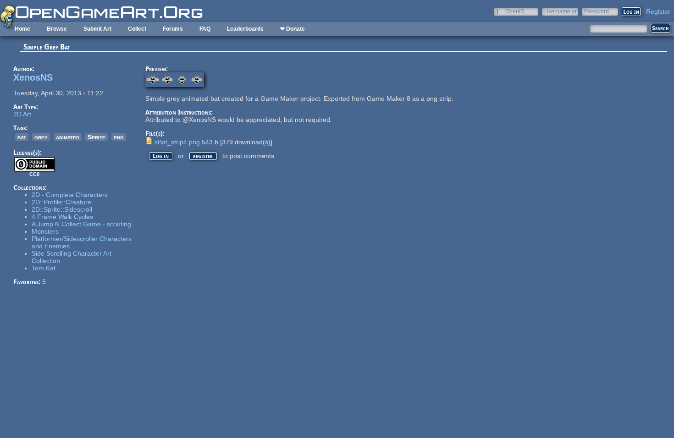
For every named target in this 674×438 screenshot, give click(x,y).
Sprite (96, 137)
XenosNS (33, 77)
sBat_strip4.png (177, 142)
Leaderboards (245, 29)
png (119, 137)
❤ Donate (292, 29)
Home (22, 29)
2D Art (22, 114)
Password (596, 11)
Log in (161, 156)
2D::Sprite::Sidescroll (62, 209)
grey (41, 137)
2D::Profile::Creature (61, 202)
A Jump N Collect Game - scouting (81, 224)
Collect (137, 29)
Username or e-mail (560, 11)
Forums (173, 29)
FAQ (204, 29)
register (203, 156)
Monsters (45, 231)
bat (21, 137)
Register (658, 11)
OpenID (515, 11)
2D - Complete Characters (70, 194)
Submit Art (97, 29)
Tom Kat (43, 268)
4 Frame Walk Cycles (62, 216)
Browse (57, 29)
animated (67, 137)
